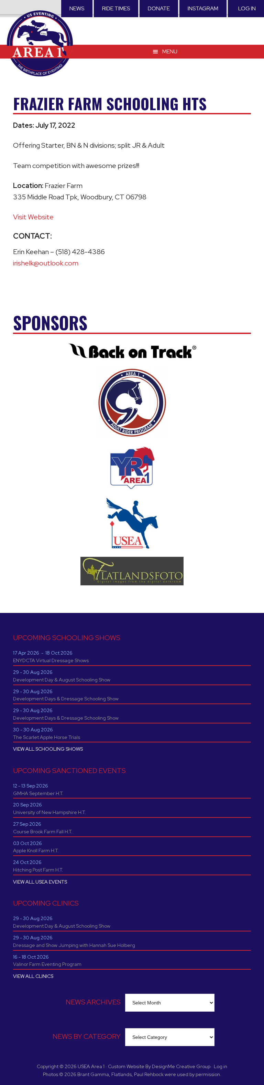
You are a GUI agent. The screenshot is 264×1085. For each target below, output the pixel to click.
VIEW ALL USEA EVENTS (40, 882)
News (76, 8)
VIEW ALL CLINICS (33, 976)
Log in (247, 8)
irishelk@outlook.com (45, 263)
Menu (169, 51)
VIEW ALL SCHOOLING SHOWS (48, 749)
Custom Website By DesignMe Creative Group (159, 1066)
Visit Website (33, 216)
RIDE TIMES (116, 8)
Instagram (203, 8)
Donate (159, 8)
